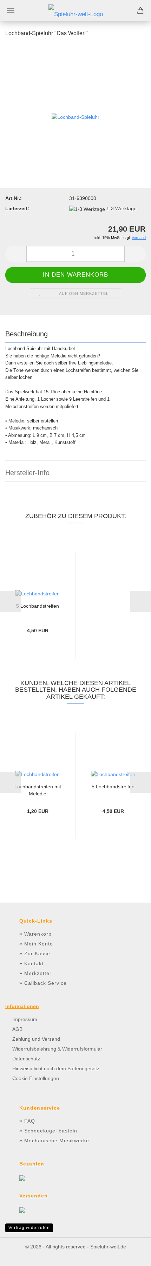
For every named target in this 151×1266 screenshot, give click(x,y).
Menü (10, 10)
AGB (17, 1029)
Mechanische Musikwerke (56, 1140)
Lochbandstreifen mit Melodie (37, 789)
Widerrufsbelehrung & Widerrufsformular (57, 1049)
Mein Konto (38, 944)
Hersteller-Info (27, 473)
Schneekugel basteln (50, 1130)
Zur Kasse (37, 953)
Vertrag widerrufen (29, 1227)
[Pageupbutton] (131, 1255)
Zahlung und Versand (36, 1039)
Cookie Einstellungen (35, 1078)
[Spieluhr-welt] (75, 10)
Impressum (24, 1019)
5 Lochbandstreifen (37, 606)
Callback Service (45, 983)
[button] (15, 254)
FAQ (29, 1121)
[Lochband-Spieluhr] (75, 114)
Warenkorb (38, 934)
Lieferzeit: (17, 208)
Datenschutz (26, 1058)
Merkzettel (37, 973)
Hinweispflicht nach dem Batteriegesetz (55, 1068)
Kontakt (34, 963)
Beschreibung (26, 334)
